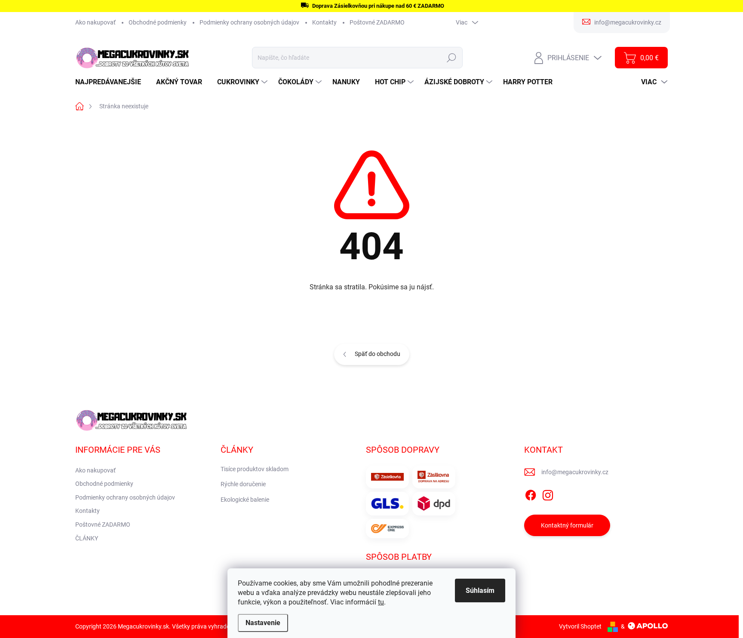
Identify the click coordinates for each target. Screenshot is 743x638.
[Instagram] (547, 493)
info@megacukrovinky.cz (574, 472)
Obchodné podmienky (158, 22)
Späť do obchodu (377, 353)
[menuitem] (111, 82)
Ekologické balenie (245, 499)
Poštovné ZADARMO (377, 22)
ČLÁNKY (86, 538)
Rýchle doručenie (243, 484)
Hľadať (451, 57)
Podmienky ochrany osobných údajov (249, 22)
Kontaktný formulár (567, 525)
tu (381, 602)
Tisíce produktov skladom (255, 469)
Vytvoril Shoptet (580, 626)
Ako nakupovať (95, 22)
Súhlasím (480, 590)
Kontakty (324, 22)
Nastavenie (263, 623)
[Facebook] (530, 493)
